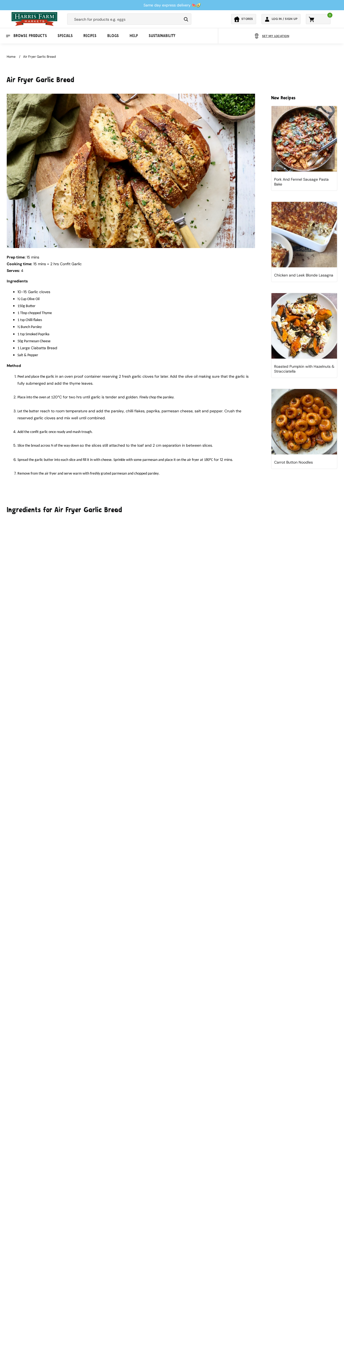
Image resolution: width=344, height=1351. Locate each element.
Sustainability (162, 36)
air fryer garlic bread (39, 56)
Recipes (89, 36)
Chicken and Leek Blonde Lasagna (303, 275)
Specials (65, 36)
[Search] (186, 19)
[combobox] (124, 19)
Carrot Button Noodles (293, 462)
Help (134, 36)
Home (11, 56)
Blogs (113, 36)
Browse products (30, 36)
